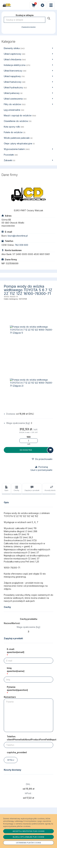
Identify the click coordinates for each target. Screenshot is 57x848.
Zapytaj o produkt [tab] (31, 490)
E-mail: (15, 650)
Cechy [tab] (16, 490)
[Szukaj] (49, 18)
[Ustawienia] (42, 5)
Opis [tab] (6, 490)
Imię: (15, 669)
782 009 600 (21, 245)
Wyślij (10, 760)
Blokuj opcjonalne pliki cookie (28, 837)
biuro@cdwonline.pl (18, 235)
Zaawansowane (28, 27)
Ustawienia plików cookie (28, 843)
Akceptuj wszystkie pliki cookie (29, 831)
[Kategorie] (51, 5)
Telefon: (30, 738)
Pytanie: (17, 688)
